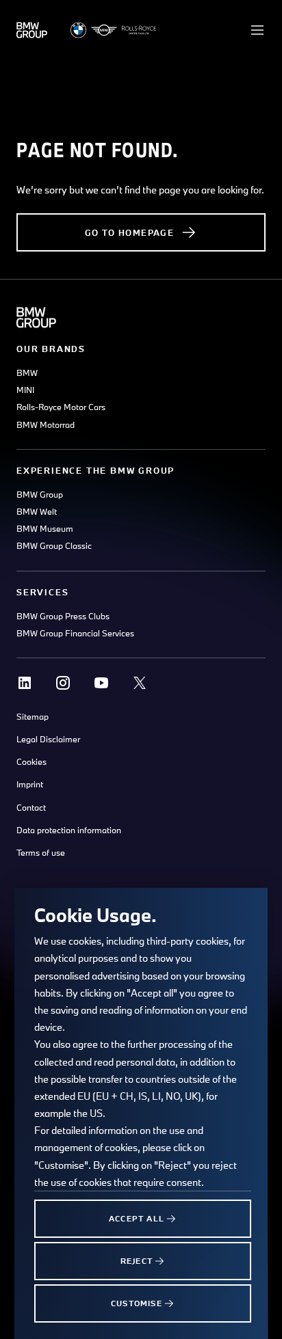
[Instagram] (63, 683)
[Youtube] (101, 683)
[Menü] (257, 30)
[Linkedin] (24, 683)
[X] (139, 683)
